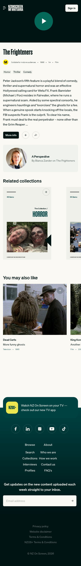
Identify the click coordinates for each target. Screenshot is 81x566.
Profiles (30, 470)
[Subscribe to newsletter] (72, 501)
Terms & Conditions (40, 537)
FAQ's (48, 470)
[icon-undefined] (25, 135)
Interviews (30, 464)
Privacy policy (40, 526)
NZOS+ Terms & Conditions (40, 542)
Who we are (48, 452)
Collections (29, 458)
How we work (48, 458)
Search (30, 452)
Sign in (72, 8)
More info (11, 135)
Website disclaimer (41, 531)
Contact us (48, 464)
